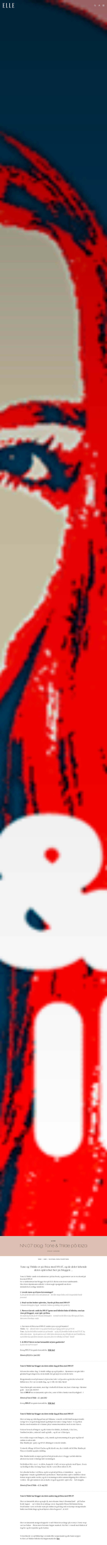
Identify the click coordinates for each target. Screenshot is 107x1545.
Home (39, 1259)
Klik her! (51, 1350)
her (58, 1539)
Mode (53, 1241)
